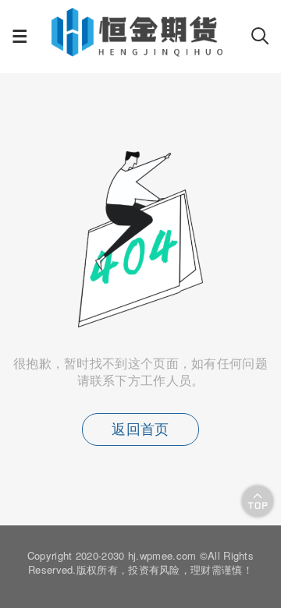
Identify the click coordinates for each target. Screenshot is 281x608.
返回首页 (140, 429)
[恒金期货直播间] (139, 51)
